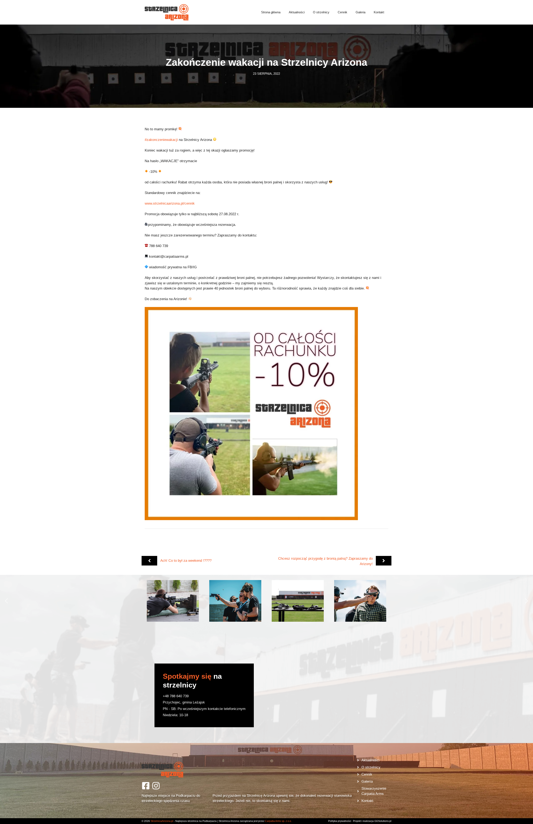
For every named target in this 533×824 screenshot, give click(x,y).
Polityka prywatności (339, 821)
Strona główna (270, 12)
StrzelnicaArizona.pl (162, 821)
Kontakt (379, 12)
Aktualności (297, 12)
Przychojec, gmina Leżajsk (184, 702)
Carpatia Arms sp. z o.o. (278, 821)
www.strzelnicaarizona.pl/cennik (170, 203)
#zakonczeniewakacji (161, 140)
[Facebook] (146, 786)
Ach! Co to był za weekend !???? (186, 561)
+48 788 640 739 (176, 696)
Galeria (360, 12)
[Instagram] (156, 786)
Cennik (342, 12)
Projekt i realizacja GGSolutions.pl (372, 821)
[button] (173, 601)
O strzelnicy (321, 12)
